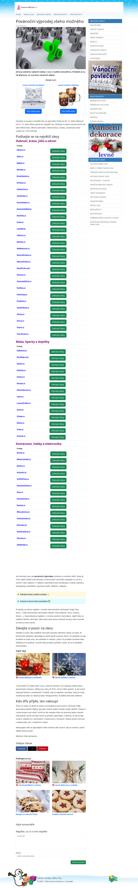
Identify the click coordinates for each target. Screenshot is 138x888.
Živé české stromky (98, 197)
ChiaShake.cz (22, 196)
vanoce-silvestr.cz (57, 881)
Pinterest (42, 749)
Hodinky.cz (21, 370)
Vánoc (42, 686)
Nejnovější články (97, 160)
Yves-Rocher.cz (22, 334)
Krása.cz (20, 222)
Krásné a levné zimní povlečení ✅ (35, 601)
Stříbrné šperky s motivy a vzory (104, 218)
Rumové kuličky (97, 46)
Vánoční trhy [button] (76, 14)
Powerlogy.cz (22, 294)
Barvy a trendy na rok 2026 (101, 168)
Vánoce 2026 (29, 14)
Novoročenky (96, 214)
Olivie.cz (20, 410)
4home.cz (20, 453)
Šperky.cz (20, 423)
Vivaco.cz (20, 327)
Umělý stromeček (97, 193)
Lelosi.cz (20, 396)
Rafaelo (93, 42)
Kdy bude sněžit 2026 (99, 164)
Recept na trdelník (98, 113)
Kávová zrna (95, 25)
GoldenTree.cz (22, 189)
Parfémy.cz (21, 288)
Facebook (21, 749)
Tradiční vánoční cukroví (101, 185)
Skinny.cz (20, 314)
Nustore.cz (21, 275)
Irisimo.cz (21, 377)
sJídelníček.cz (96, 209)
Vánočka (93, 117)
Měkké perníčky (96, 38)
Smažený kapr (96, 109)
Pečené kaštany (96, 121)
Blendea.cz (21, 169)
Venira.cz (20, 321)
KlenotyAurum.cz (24, 390)
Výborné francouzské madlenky (104, 172)
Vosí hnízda (95, 58)
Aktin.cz (20, 156)
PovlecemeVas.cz (23, 518)
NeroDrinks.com (23, 268)
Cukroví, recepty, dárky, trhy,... (50, 878)
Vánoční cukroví (43, 14)
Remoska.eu (22, 525)
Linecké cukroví (97, 29)
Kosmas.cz (21, 505)
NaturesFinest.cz (23, 261)
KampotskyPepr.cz (24, 485)
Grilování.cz (21, 472)
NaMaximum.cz (23, 248)
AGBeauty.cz (22, 350)
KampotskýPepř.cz (24, 209)
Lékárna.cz (21, 235)
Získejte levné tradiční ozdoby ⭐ (34, 594)
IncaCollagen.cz (23, 202)
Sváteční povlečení (98, 189)
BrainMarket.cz (23, 176)
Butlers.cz (21, 466)
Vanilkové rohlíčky (98, 54)
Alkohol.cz (21, 150)
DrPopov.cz (21, 183)
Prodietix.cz (21, 301)
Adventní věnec (96, 201)
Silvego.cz (21, 416)
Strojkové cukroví (98, 50)
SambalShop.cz (23, 307)
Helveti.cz (21, 364)
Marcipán (94, 33)
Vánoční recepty (60, 14)
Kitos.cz (20, 492)
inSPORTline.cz (23, 479)
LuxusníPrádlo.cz (24, 403)
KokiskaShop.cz (23, 499)
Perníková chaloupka (99, 105)
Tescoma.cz (21, 538)
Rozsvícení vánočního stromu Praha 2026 (103, 223)
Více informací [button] (33, 111)
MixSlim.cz (21, 242)
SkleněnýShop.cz (23, 531)
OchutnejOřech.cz (24, 281)
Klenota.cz (21, 383)
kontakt (69, 881)
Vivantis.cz (21, 436)
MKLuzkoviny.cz (23, 512)
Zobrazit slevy (58, 151)
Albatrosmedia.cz (24, 459)
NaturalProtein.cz (24, 255)
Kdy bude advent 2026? (99, 176)
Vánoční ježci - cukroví (100, 180)
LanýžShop (21, 229)
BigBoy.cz (20, 163)
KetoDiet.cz (21, 215)
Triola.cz (20, 429)
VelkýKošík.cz (22, 545)
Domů (18, 14)
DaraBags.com (23, 357)
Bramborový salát (98, 101)
